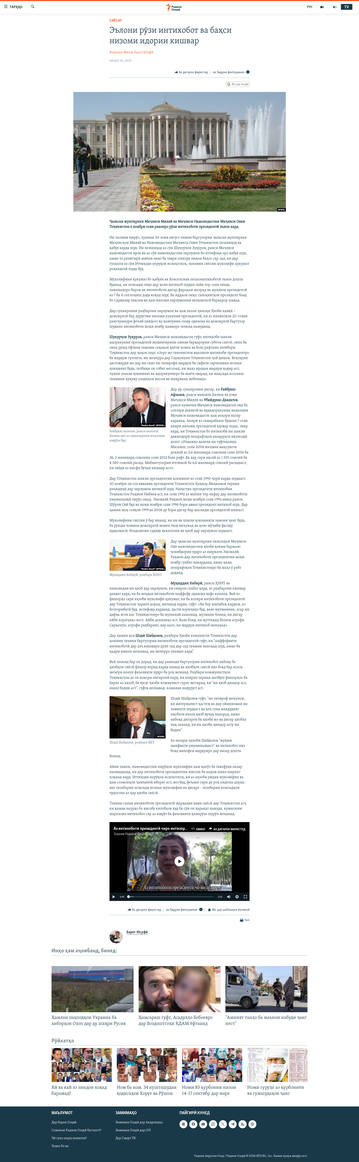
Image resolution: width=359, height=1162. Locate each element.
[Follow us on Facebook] (193, 1124)
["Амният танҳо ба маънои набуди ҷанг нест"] (266, 989)
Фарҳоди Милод (121, 52)
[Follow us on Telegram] (233, 1124)
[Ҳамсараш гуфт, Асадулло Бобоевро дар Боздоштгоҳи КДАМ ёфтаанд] (180, 989)
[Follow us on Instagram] (213, 1124)
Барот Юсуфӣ (144, 52)
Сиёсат (115, 21)
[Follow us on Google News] (183, 1124)
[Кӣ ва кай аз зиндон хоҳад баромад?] (82, 1065)
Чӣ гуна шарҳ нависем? (69, 1138)
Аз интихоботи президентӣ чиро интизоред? (152, 829)
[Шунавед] (334, 7)
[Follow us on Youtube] (203, 1124)
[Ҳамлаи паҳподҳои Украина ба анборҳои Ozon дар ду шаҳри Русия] (93, 989)
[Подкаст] (252, 1124)
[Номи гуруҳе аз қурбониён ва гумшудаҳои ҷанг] (277, 1065)
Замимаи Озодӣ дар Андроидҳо (139, 1122)
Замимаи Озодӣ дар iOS (133, 1130)
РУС (310, 7)
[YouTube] (322, 7)
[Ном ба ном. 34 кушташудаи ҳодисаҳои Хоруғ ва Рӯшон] (147, 1065)
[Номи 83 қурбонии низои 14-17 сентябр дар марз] (212, 1065)
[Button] (191, 72)
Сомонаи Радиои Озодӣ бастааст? (76, 1130)
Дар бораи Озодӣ (64, 1122)
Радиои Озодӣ (135, 834)
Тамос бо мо (60, 1146)
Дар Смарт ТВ (125, 1138)
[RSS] (242, 1124)
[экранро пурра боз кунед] (245, 897)
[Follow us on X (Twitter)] (223, 1124)
